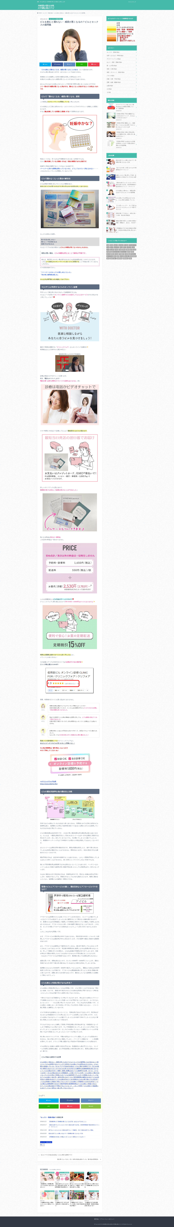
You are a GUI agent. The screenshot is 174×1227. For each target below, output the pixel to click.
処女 (131, 249)
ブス (108, 249)
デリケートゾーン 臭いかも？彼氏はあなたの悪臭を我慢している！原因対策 (125, 107)
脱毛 (115, 256)
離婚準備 (119, 258)
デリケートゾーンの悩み (114, 59)
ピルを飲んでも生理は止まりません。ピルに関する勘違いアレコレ (125, 199)
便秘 (127, 249)
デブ (125, 247)
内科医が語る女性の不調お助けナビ (46, 6)
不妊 (116, 249)
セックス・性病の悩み (48, 1117)
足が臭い (127, 256)
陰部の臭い (113, 258)
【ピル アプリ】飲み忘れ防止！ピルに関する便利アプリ (73, 1066)
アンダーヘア (132, 245)
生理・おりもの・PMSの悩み (115, 55)
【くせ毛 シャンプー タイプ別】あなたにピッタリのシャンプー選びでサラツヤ (126, 207)
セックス (116, 247)
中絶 (120, 249)
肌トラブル (109, 256)
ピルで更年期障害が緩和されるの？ (81, 1077)
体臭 (124, 249)
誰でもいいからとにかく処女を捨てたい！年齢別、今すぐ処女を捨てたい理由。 (71, 1130)
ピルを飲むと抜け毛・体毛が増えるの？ (56, 1077)
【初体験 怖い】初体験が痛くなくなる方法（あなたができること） (68, 1121)
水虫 (116, 254)
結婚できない (132, 254)
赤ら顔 (121, 256)
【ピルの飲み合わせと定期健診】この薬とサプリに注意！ (66, 1073)
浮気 (120, 254)
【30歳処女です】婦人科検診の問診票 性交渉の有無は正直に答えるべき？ (126, 230)
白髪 (126, 254)
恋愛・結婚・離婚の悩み (114, 82)
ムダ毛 (112, 249)
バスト (129, 247)
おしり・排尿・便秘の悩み (114, 62)
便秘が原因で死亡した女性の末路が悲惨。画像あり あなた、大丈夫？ (126, 222)
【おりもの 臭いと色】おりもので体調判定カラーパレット (126, 168)
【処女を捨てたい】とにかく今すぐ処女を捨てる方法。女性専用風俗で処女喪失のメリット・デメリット (74, 1126)
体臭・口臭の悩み (112, 69)
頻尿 (130, 258)
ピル (43, 1144)
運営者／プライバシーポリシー (104, 1219)
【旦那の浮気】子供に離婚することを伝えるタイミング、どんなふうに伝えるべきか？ (125, 116)
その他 (109, 92)
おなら (115, 245)
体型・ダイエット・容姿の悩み (116, 72)
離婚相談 (125, 258)
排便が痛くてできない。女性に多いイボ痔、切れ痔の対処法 (126, 214)
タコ (121, 247)
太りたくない (116, 251)
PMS (111, 245)
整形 (113, 254)
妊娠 (129, 251)
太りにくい (123, 251)
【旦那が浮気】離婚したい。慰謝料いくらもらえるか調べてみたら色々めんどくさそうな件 (125, 126)
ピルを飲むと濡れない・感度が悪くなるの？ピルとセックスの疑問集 (62, 1062)
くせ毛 (126, 245)
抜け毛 (108, 254)
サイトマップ (132, 2)
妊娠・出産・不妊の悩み (114, 79)
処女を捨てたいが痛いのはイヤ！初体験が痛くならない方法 (66, 1133)
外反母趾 (109, 251)
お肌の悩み (110, 85)
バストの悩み (110, 75)
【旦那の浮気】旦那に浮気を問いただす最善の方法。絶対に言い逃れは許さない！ (125, 135)
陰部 (108, 258)
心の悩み (109, 89)
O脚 (108, 245)
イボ (108, 247)
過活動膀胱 (133, 256)
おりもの (121, 245)
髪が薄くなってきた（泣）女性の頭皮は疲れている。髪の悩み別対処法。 (78, 1159)
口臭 (134, 249)
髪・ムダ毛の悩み (112, 65)
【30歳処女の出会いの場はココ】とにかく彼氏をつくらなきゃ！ (67, 1137)
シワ (112, 247)
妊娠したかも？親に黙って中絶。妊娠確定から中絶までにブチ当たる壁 (126, 176)
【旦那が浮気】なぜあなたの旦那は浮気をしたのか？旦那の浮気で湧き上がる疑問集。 (125, 144)
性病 (132, 251)
